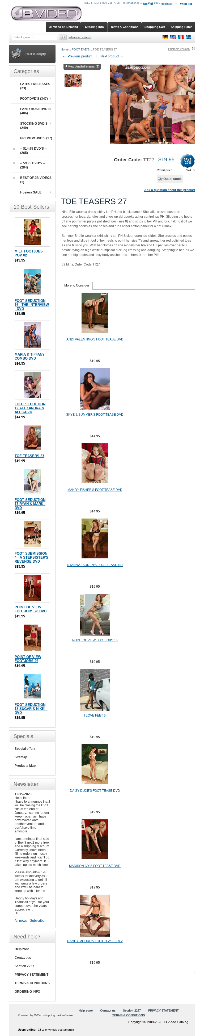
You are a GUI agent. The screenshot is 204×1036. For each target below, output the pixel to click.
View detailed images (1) (83, 66)
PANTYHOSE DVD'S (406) (35, 111)
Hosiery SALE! (31, 192)
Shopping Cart (154, 26)
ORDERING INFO (27, 991)
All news (21, 921)
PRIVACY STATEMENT (31, 974)
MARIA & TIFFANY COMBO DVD (30, 356)
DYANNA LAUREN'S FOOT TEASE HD (95, 565)
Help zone (22, 949)
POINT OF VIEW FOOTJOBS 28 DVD (30, 609)
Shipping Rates (181, 26)
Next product (112, 56)
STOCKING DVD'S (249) (34, 126)
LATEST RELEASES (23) (35, 86)
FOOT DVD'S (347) (34, 98)
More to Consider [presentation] (76, 285)
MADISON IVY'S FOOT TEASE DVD (95, 866)
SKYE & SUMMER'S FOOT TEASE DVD (95, 414)
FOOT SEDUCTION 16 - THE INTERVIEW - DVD (32, 305)
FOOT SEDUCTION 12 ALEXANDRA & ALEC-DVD (30, 408)
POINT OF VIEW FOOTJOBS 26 (28, 659)
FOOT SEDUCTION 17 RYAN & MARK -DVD (30, 504)
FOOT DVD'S (81, 49)
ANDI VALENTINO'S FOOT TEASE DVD (95, 339)
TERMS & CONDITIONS (32, 983)
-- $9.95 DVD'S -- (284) (32, 165)
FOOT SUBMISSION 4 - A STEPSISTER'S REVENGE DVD (31, 557)
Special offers (25, 749)
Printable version (179, 48)
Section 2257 (24, 966)
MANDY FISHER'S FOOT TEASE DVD (94, 490)
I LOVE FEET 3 (95, 715)
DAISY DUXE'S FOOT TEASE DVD (95, 791)
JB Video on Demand (63, 26)
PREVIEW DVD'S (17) (36, 138)
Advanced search (80, 37)
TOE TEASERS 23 (29, 456)
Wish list (186, 3)
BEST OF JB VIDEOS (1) (36, 180)
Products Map (25, 766)
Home (65, 49)
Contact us (23, 957)
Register (166, 3)
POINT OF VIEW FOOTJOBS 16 (95, 640)
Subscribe (37, 921)
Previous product (77, 56)
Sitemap (21, 757)
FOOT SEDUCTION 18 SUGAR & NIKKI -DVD (31, 709)
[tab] (77, 286)
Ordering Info (94, 26)
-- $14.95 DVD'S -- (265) (33, 151)
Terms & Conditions (124, 26)
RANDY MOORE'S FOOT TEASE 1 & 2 (95, 941)
